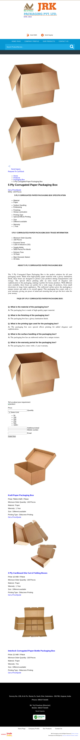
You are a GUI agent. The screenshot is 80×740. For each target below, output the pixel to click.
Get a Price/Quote (14, 190)
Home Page (16, 41)
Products (16, 178)
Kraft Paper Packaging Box (21, 495)
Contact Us (63, 41)
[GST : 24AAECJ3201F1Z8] (39, 24)
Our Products (49, 41)
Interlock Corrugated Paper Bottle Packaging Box (31, 651)
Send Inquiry (16, 169)
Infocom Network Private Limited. (70, 735)
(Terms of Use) (74, 733)
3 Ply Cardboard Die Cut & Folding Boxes (27, 573)
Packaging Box (19, 180)
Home (15, 176)
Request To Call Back (16, 171)
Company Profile (32, 41)
